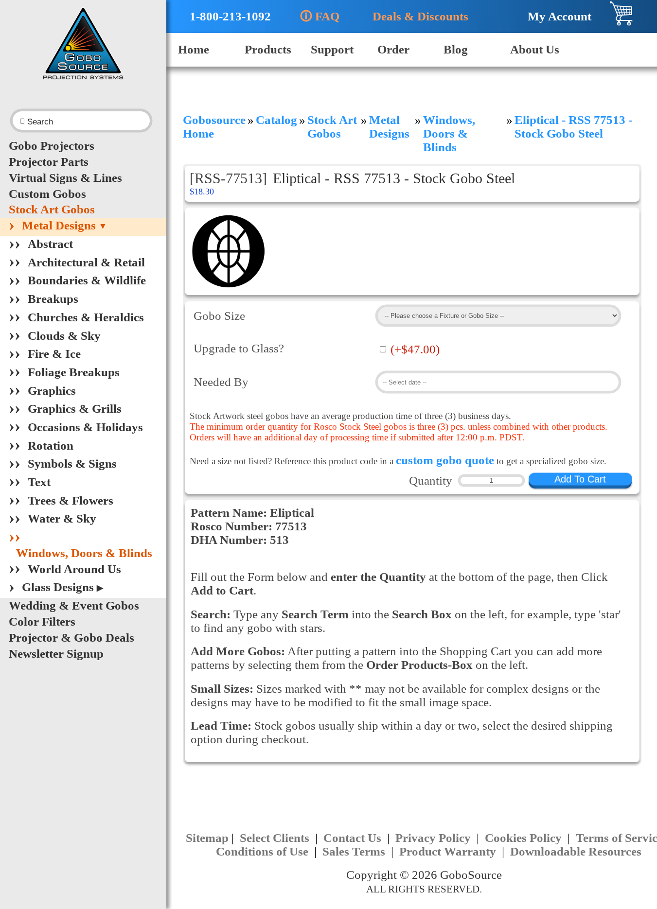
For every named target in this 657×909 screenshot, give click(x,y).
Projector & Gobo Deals (71, 637)
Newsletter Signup (56, 653)
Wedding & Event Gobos (74, 605)
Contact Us (353, 837)
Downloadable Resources (575, 851)
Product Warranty (449, 851)
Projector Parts (49, 161)
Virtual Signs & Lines (65, 177)
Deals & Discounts (415, 16)
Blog (456, 49)
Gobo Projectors (51, 145)
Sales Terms (355, 851)
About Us (534, 49)
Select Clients (276, 837)
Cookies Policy (525, 837)
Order (393, 49)
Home (193, 49)
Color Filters (42, 621)
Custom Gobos (47, 193)
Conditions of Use (263, 851)
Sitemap (207, 837)
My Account (554, 16)
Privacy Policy (434, 837)
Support (332, 49)
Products (268, 49)
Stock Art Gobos (52, 209)
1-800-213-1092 (224, 16)
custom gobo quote (445, 460)
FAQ (319, 16)
